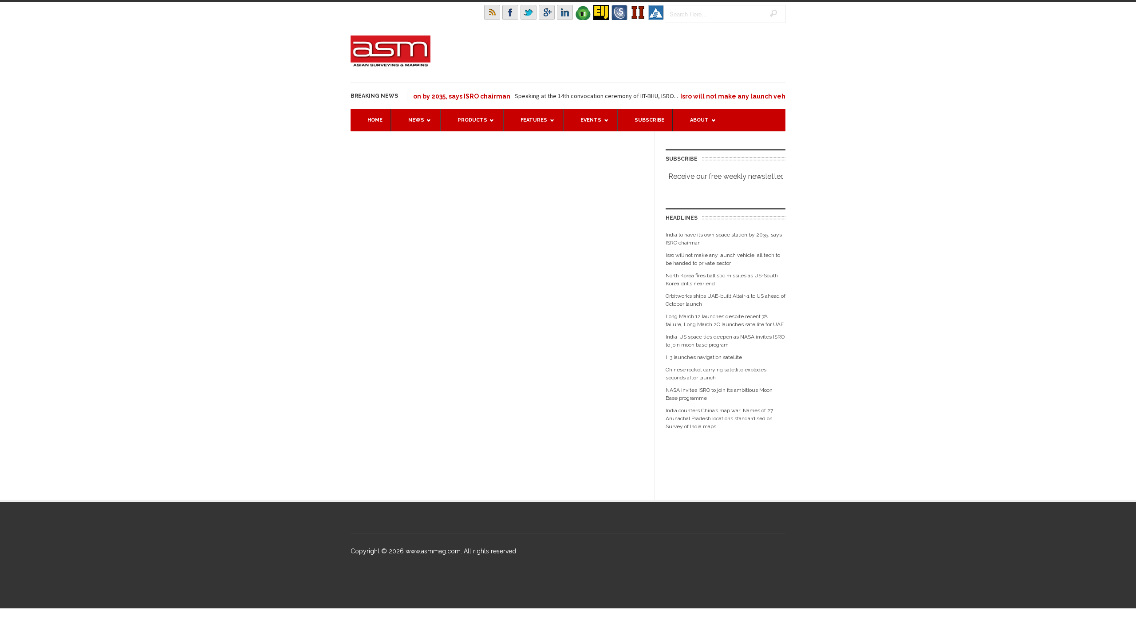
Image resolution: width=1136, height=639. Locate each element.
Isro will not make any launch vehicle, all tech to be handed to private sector (723, 259)
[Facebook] (510, 12)
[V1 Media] (583, 12)
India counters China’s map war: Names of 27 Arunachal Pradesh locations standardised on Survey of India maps (719, 418)
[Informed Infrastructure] (638, 12)
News (411, 124)
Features (529, 124)
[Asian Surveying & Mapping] (390, 63)
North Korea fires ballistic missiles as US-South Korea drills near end (722, 279)
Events (586, 124)
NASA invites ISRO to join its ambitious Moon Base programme (719, 394)
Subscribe (649, 120)
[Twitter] (528, 12)
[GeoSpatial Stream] (656, 12)
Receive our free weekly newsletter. (725, 176)
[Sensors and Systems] (619, 12)
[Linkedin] (565, 12)
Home (375, 120)
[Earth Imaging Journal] (601, 12)
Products (468, 124)
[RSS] (492, 12)
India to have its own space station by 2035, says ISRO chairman (724, 239)
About (695, 124)
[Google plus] (547, 12)
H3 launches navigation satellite (704, 357)
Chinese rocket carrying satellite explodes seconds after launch (716, 374)
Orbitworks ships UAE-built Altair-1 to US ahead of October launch (725, 300)
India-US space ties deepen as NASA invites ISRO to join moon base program (725, 341)
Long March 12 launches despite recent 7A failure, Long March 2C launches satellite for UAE (725, 320)
